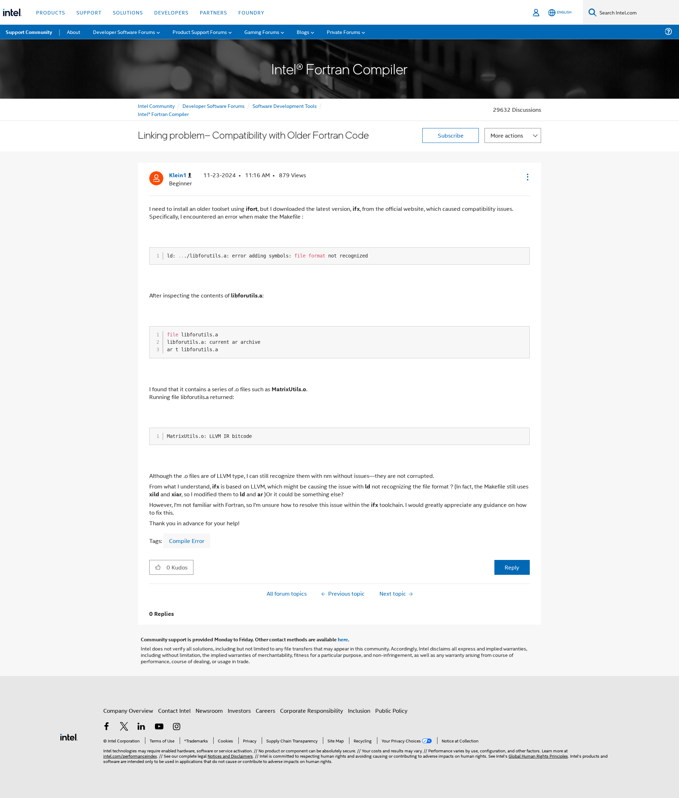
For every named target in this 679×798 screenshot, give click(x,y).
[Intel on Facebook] (106, 727)
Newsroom (209, 710)
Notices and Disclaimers (230, 755)
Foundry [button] (251, 12)
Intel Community (156, 105)
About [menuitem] (73, 31)
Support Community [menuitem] (29, 32)
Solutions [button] (128, 12)
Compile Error (186, 541)
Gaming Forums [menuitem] (261, 31)
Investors (239, 710)
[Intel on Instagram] (176, 727)
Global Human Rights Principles (538, 755)
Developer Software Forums (213, 105)
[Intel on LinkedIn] (141, 727)
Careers (265, 710)
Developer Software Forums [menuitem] (124, 31)
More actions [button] (507, 135)
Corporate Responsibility (311, 710)
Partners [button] (213, 12)
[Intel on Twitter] (124, 727)
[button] (526, 177)
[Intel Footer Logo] (69, 736)
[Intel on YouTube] (159, 727)
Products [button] (50, 12)
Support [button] (88, 12)
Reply (512, 567)
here (343, 639)
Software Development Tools (285, 105)
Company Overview (128, 710)
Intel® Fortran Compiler (163, 113)
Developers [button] (171, 12)
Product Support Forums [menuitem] (200, 31)
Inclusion (359, 710)
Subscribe (451, 135)
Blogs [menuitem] (303, 31)
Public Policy (391, 710)
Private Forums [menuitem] (343, 31)
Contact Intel (174, 710)
